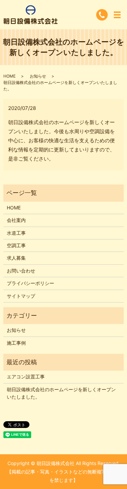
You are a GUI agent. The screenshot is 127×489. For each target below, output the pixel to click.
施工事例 (16, 343)
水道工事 (16, 233)
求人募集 (16, 258)
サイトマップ (21, 296)
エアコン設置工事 (26, 376)
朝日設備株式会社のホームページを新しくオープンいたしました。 (61, 393)
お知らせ (38, 76)
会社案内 (16, 220)
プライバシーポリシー (30, 283)
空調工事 (16, 245)
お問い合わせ (21, 271)
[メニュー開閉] (117, 14)
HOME (9, 76)
